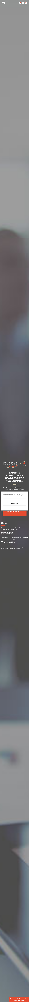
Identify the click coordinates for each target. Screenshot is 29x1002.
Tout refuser (15, 503)
